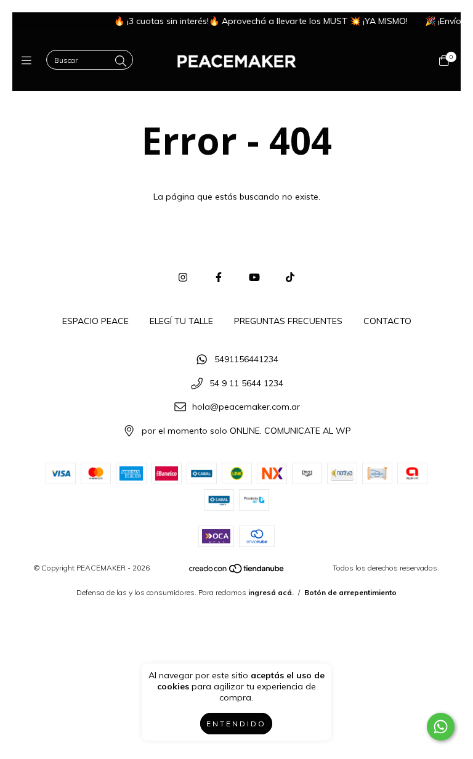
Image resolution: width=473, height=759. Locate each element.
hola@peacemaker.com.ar (246, 407)
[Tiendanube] (237, 570)
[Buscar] (120, 61)
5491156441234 (246, 359)
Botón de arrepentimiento (350, 592)
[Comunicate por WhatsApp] (441, 727)
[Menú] (29, 60)
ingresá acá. (271, 592)
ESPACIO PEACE (95, 321)
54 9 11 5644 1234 (246, 383)
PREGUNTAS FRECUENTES (288, 321)
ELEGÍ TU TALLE (181, 321)
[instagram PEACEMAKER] (183, 277)
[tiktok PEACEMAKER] (290, 277)
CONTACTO (387, 321)
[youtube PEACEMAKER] (254, 277)
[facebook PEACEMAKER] (218, 277)
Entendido (236, 723)
